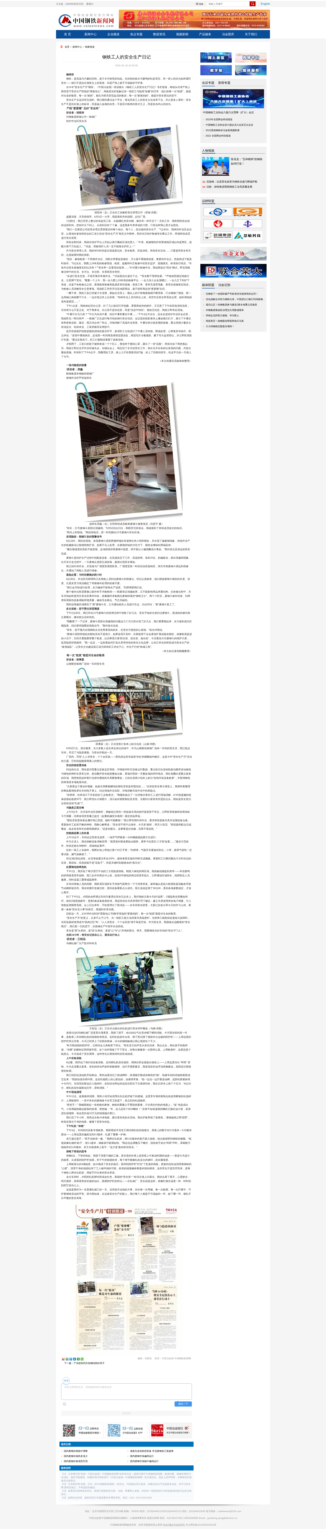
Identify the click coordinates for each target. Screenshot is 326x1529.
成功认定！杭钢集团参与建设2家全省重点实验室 (231, 304)
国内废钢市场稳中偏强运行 (144, 1461)
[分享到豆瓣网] (80, 1359)
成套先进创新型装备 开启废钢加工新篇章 (152, 1451)
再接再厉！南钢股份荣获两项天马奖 (225, 321)
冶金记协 (224, 285)
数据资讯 (159, 34)
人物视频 (208, 150)
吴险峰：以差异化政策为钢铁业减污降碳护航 (231, 181)
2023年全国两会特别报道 (219, 119)
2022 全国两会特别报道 (218, 135)
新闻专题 (224, 82)
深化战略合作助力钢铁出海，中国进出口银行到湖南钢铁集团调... (240, 299)
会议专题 (208, 82)
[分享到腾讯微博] (72, 1359)
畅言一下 (183, 1404)
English (265, 3)
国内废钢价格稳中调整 (76, 1451)
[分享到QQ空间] (68, 1359)
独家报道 (90, 46)
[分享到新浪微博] (65, 1359)
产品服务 (205, 34)
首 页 (67, 34)
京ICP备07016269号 (174, 1524)
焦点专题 (136, 34)
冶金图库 (228, 34)
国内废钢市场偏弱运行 (142, 1456)
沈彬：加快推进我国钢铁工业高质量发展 (229, 186)
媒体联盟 (208, 285)
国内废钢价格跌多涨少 (76, 1456)
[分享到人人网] (76, 1359)
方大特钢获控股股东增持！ (220, 326)
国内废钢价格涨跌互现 (76, 1461)
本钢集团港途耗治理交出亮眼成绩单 (225, 310)
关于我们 (251, 34)
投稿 (201, 4)
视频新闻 (182, 34)
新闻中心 (90, 34)
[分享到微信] (83, 1359)
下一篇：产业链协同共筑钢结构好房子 (84, 1363)
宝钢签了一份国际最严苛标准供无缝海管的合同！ (232, 293)
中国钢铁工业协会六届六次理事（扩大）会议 (228, 112)
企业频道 (113, 34)
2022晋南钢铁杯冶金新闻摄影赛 (223, 130)
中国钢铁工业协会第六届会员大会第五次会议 (229, 124)
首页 (67, 46)
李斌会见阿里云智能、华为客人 (222, 315)
